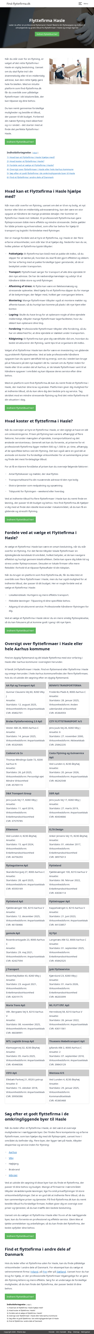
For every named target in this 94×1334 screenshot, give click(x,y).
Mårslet (13, 1175)
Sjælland (61, 1271)
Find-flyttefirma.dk (18, 3)
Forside (51, 1332)
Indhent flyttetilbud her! (47, 34)
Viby (11, 1158)
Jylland (34, 1271)
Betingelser (85, 1332)
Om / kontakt (61, 1332)
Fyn (45, 1271)
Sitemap (76, 1332)
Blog (69, 1332)
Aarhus (13, 1152)
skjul (35, 152)
